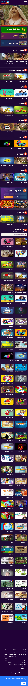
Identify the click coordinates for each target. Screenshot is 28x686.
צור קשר (9, 662)
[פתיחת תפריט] (12, 3)
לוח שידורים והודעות (5, 654)
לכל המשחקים (9, 196)
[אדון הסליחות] (14, 36)
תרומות (9, 664)
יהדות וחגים (23, 196)
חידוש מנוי (23, 668)
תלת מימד (16, 196)
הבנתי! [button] (23, 683)
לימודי (12, 194)
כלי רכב (6, 194)
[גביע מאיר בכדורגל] (14, 43)
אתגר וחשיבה (18, 194)
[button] (24, 240)
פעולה (24, 194)
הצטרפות (23, 666)
